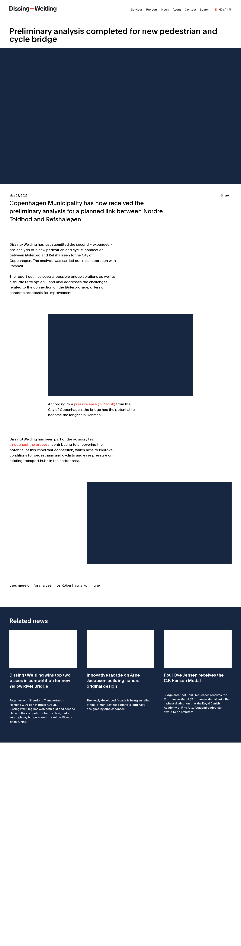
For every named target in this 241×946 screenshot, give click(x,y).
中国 (229, 9)
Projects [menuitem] (152, 9)
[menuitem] (32, 8)
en (216, 9)
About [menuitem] (177, 9)
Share (225, 195)
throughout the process (29, 444)
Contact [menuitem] (190, 9)
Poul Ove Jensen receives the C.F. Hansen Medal (194, 677)
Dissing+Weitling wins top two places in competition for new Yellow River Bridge (40, 680)
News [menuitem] (165, 9)
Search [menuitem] (204, 9)
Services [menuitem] (137, 9)
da (222, 9)
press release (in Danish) (94, 403)
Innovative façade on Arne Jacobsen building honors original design (113, 680)
